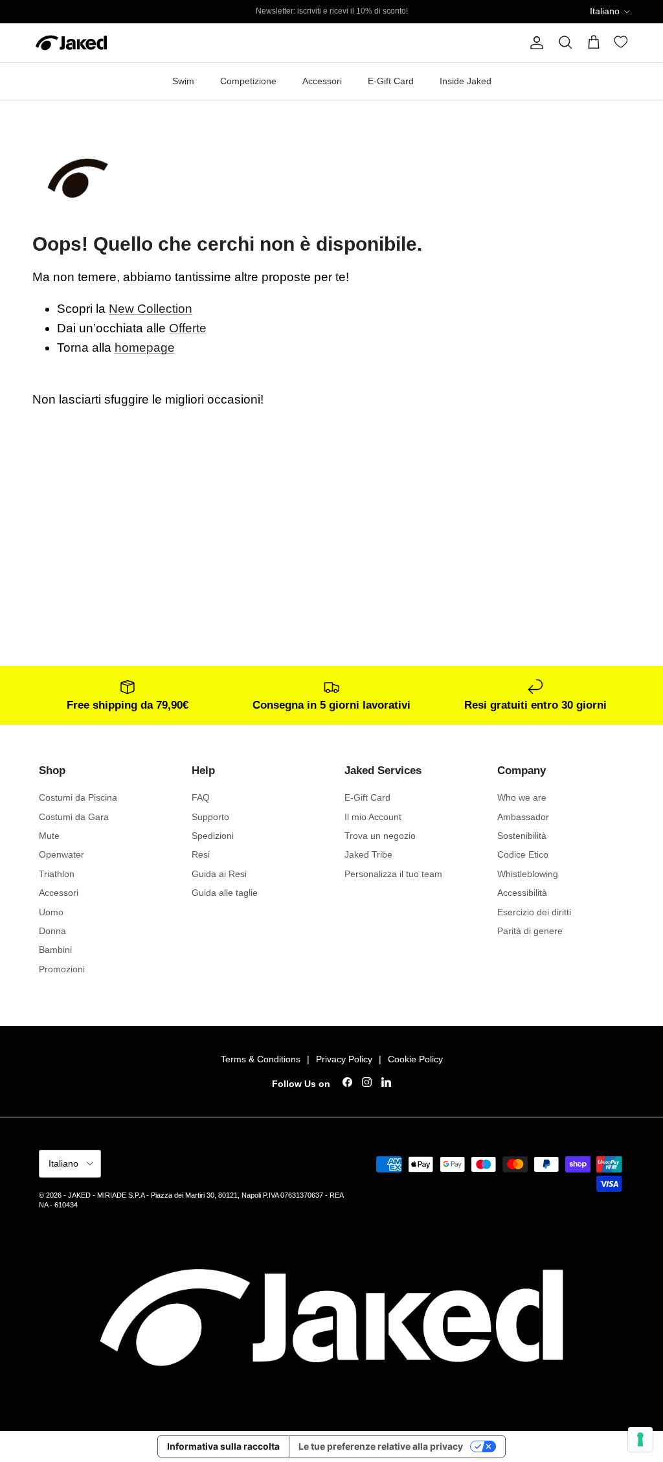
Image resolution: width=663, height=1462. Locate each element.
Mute (49, 835)
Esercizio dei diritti (534, 912)
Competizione (248, 81)
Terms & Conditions (260, 1059)
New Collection (150, 308)
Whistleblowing (527, 874)
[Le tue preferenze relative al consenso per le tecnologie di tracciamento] (640, 1439)
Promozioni (62, 969)
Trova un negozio (380, 835)
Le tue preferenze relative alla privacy (380, 1446)
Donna (52, 931)
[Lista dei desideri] (622, 44)
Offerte (188, 328)
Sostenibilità (521, 835)
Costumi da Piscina (78, 797)
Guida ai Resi (219, 874)
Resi (201, 854)
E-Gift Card (391, 81)
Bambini (55, 949)
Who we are (521, 797)
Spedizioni (213, 835)
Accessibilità (522, 892)
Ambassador (523, 817)
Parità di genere (530, 931)
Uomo (51, 912)
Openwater (61, 854)
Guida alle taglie (225, 892)
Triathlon (56, 874)
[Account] (534, 43)
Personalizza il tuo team (393, 874)
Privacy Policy (344, 1059)
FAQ (201, 797)
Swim (183, 81)
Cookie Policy (415, 1059)
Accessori (322, 81)
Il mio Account (372, 817)
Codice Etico (522, 854)
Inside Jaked (465, 81)
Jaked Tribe (368, 854)
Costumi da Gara (74, 817)
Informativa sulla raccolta (223, 1446)
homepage (145, 347)
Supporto (210, 817)
